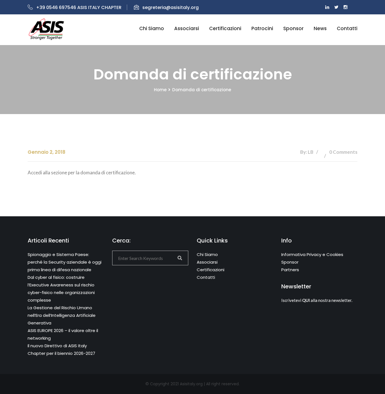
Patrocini (262, 28)
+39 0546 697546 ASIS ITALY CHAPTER (78, 7)
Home (160, 90)
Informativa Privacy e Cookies (312, 254)
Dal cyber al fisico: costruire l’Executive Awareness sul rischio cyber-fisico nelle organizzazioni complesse (61, 288)
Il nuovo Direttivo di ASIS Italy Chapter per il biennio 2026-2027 (61, 349)
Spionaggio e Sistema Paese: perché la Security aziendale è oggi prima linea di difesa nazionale (64, 262)
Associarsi (186, 28)
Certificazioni (225, 28)
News (320, 28)
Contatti (347, 28)
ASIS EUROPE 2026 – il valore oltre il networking (63, 334)
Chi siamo (151, 28)
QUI (306, 300)
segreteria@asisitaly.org (170, 7)
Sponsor (293, 28)
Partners (290, 270)
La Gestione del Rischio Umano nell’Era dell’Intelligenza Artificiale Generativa (62, 315)
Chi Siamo (207, 254)
